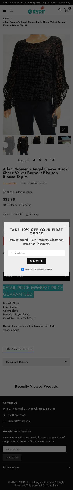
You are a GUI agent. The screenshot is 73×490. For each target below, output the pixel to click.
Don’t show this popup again (38, 269)
